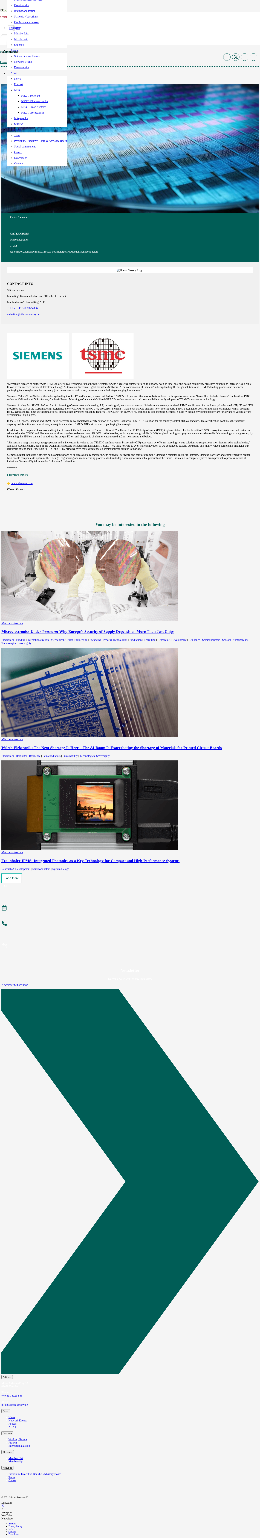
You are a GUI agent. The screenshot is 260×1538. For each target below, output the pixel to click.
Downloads (13, 1534)
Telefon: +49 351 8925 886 (22, 308)
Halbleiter (21, 755)
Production (73, 251)
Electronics (7, 639)
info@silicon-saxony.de (14, 1404)
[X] (2, 1505)
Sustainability (240, 639)
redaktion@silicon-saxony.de (23, 314)
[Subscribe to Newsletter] (130, 946)
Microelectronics (19, 239)
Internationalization (38, 639)
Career (12, 1480)
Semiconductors (89, 251)
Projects (12, 1442)
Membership (15, 1461)
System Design (60, 868)
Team (11, 1477)
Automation (16, 251)
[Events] (130, 908)
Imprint (12, 1523)
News (11, 1417)
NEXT (12, 1426)
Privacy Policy (15, 1526)
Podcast (12, 1423)
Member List (15, 1458)
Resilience (194, 639)
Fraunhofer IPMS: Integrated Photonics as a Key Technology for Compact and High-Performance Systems (90, 860)
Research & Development (172, 639)
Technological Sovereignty (16, 643)
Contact (12, 1531)
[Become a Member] (130, 886)
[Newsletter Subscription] (130, 1182)
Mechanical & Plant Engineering (69, 639)
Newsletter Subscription (14, 984)
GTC (10, 1529)
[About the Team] (130, 924)
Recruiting (149, 639)
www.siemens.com (22, 483)
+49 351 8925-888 (11, 1395)
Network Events (17, 1420)
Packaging (95, 639)
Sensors (226, 639)
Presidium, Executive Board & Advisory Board (34, 1473)
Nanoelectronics (33, 251)
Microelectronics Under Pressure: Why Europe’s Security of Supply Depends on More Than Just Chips (87, 631)
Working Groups (17, 1439)
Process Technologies (55, 251)
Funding (20, 639)
